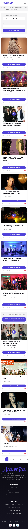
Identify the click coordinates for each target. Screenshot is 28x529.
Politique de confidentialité (14, 495)
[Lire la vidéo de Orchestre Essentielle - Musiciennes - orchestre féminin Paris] (14, 282)
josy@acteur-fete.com (15, 513)
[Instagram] (10, 525)
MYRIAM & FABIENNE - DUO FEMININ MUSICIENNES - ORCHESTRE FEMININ (11, 343)
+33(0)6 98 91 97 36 (14, 510)
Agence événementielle (14, 490)
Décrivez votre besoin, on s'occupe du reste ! (14, 319)
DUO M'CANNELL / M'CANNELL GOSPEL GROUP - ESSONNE (12, 124)
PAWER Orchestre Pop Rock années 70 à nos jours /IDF (12, 259)
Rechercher (15, 30)
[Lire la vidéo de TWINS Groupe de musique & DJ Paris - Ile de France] (14, 215)
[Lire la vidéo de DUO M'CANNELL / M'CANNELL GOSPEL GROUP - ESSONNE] (14, 114)
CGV (14, 497)
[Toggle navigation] (25, 3)
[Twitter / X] (17, 525)
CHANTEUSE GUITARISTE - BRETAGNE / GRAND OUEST (11, 192)
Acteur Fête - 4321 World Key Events (16, 521)
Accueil (3, 7)
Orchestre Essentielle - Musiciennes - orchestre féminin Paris (13, 293)
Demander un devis (15, 64)
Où (4, 23)
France (7, 9)
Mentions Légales (14, 492)
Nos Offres (14, 487)
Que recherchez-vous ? (10, 15)
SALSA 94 (6, 443)
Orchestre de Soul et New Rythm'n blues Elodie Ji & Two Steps (14, 56)
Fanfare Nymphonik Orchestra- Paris (13, 377)
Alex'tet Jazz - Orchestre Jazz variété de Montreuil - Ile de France (13, 158)
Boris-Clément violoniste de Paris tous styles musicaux (14, 411)
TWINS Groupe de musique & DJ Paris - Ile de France (13, 226)
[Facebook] (14, 525)
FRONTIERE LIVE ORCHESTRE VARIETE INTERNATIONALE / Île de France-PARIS (14, 90)
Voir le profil (5, 67)
